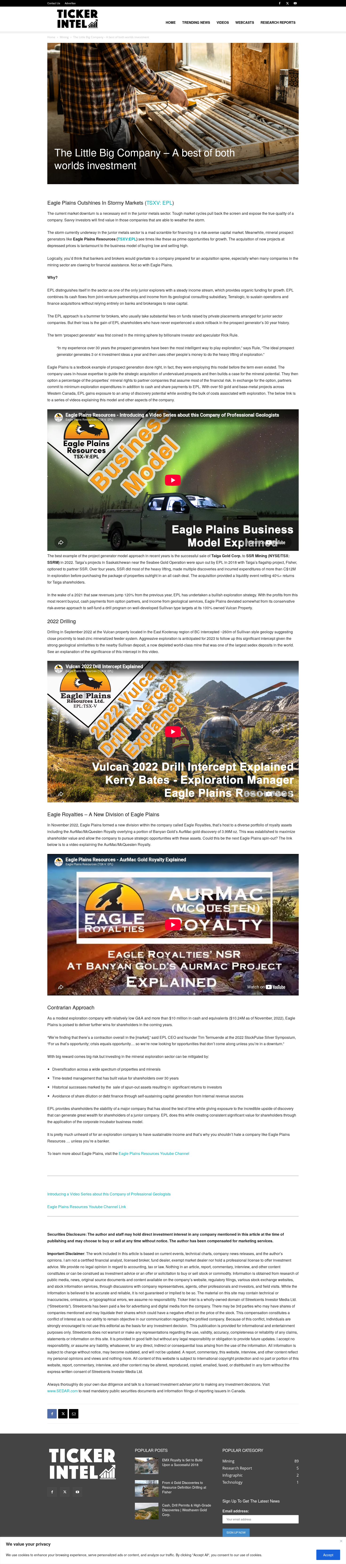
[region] (173, 1550)
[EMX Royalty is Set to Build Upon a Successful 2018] (146, 1466)
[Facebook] (279, 3)
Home (171, 22)
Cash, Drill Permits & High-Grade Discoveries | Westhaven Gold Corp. (186, 1510)
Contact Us (53, 3)
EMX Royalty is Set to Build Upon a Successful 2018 (182, 1462)
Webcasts (244, 22)
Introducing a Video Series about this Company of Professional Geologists (109, 1194)
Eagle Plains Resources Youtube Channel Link (86, 1206)
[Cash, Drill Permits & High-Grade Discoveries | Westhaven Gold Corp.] (146, 1511)
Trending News (196, 22)
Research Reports (278, 22)
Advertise (70, 3)
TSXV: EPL (159, 202)
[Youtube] (295, 3)
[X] (287, 3)
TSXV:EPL (127, 239)
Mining (64, 37)
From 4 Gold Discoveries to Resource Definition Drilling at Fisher (184, 1487)
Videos (223, 22)
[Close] (341, 1541)
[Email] (73, 1413)
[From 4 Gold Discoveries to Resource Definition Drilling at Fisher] (146, 1488)
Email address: (235, 1511)
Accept (328, 1554)
